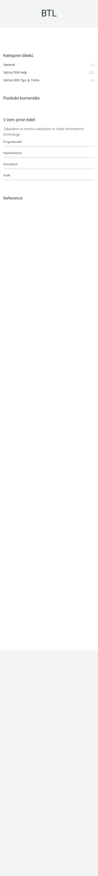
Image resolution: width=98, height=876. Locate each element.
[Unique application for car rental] (30, 816)
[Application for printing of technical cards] (47, 816)
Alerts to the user (30, 746)
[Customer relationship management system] (12, 816)
